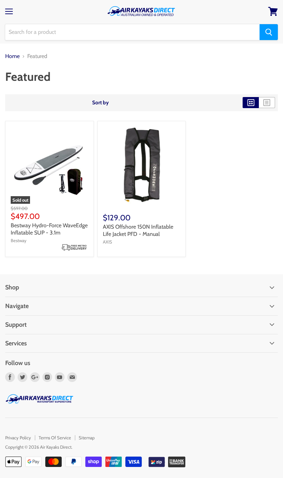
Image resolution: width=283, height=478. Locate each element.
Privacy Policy (18, 437)
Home (12, 56)
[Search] (269, 32)
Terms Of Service (55, 437)
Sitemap (87, 437)
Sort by (100, 103)
